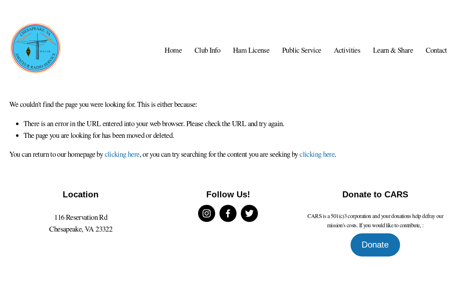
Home (173, 50)
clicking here (122, 154)
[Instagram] (206, 213)
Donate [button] (375, 244)
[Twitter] (249, 213)
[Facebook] (228, 213)
